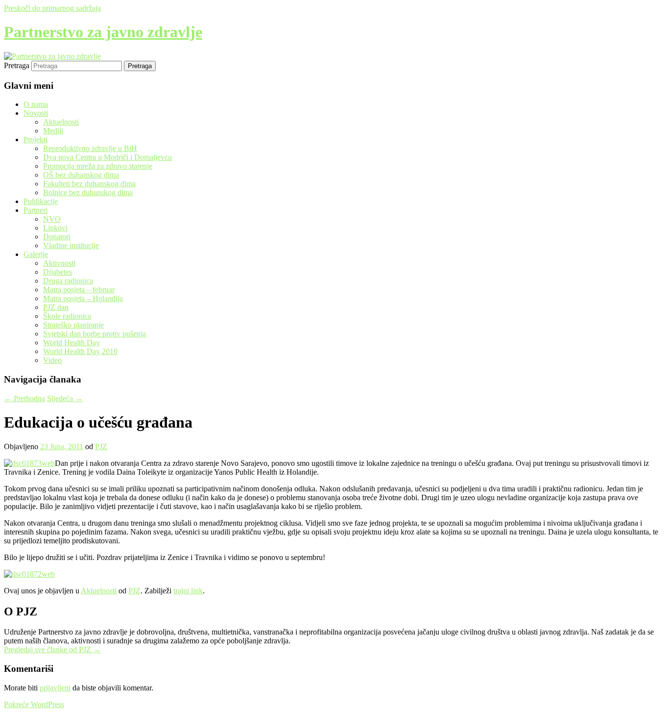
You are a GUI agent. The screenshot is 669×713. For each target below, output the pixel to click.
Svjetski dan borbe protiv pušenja (94, 334)
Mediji (53, 131)
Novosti (36, 113)
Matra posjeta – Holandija (83, 298)
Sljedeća (65, 398)
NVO (52, 219)
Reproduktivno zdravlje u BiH (90, 148)
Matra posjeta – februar (79, 289)
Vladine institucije (71, 245)
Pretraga (16, 65)
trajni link (188, 590)
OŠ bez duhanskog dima (81, 175)
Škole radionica (67, 316)
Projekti (36, 139)
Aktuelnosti (61, 122)
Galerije (36, 254)
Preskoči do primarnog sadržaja (52, 8)
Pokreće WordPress (34, 704)
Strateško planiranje (73, 325)
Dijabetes (57, 272)
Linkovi (55, 228)
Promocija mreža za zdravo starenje (97, 166)
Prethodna (24, 398)
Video (52, 360)
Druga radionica (68, 281)
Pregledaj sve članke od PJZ (52, 649)
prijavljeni (55, 688)
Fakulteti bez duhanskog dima (89, 183)
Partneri (36, 210)
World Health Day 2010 (80, 351)
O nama (36, 104)
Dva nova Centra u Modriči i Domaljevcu (107, 157)
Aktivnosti (59, 263)
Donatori (57, 236)
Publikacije (41, 201)
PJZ (101, 446)
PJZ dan (56, 307)
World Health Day (71, 342)
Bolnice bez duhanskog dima (88, 192)
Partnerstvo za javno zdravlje (103, 32)
